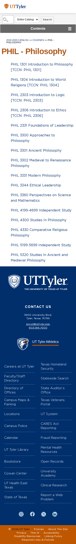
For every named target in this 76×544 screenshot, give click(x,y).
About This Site (58, 529)
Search (47, 19)
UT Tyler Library (16, 449)
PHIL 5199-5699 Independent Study (41, 245)
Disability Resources (27, 536)
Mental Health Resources (51, 449)
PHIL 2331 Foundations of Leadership (42, 125)
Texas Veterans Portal (53, 402)
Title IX (34, 532)
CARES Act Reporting (50, 425)
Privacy (21, 532)
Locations (12, 413)
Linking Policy (53, 536)
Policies (39, 529)
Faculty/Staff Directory (14, 378)
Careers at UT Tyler (19, 366)
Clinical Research (54, 485)
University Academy (48, 473)
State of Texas (15, 497)
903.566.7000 (38, 327)
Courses (38, 40)
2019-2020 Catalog (17, 40)
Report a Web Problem (52, 497)
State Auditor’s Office (53, 390)
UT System (49, 413)
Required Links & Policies (38, 539)
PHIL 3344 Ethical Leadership (36, 185)
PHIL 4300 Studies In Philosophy (38, 220)
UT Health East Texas (15, 485)
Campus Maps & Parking (17, 402)
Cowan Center (15, 473)
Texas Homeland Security (53, 366)
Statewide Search (55, 378)
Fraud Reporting (53, 437)
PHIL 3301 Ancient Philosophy (36, 150)
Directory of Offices (13, 390)
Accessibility (51, 532)
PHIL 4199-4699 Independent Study (41, 210)
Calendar (11, 437)
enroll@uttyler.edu (38, 324)
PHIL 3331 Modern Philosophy (36, 175)
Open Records (52, 461)
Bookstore (12, 461)
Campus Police (15, 425)
